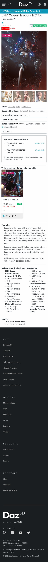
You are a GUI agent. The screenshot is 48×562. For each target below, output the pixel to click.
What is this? (39, 143)
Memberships (9, 403)
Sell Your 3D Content (12, 362)
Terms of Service (29, 549)
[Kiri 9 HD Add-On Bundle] (12, 183)
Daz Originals (14, 106)
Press (5, 420)
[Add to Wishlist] (31, 25)
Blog (5, 408)
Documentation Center (12, 373)
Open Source (8, 379)
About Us (7, 414)
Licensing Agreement (11, 549)
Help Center (8, 356)
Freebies (6, 484)
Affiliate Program (10, 368)
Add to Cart (40, 26)
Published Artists (10, 490)
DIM (43, 123)
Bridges (6, 431)
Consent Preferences (12, 385)
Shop (5, 479)
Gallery (6, 455)
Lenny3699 (26, 106)
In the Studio (8, 449)
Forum (6, 461)
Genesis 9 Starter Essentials (32, 111)
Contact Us (8, 345)
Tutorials (6, 350)
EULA (12, 552)
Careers (6, 426)
